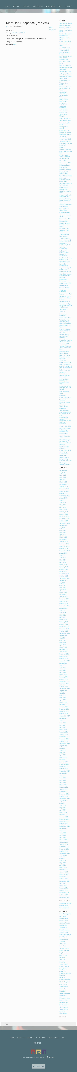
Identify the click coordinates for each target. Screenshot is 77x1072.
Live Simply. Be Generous (64, 447)
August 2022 (63, 580)
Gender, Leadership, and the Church (65, 195)
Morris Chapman (64, 982)
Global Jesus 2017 (65, 241)
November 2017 (64, 711)
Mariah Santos (63, 918)
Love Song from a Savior (64, 392)
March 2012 (63, 867)
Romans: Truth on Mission (64, 403)
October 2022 (63, 576)
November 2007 (64, 892)
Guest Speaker (64, 966)
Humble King (63, 112)
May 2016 (62, 752)
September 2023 (64, 551)
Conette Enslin (63, 932)
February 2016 (63, 759)
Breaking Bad (63, 285)
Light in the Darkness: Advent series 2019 (64, 179)
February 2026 (63, 484)
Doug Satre (62, 969)
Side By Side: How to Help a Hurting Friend (65, 88)
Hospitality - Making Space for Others (65, 340)
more (14, 44)
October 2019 (63, 658)
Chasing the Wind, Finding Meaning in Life (65, 200)
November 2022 (64, 574)
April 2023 (62, 562)
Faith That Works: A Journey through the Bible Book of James (65, 366)
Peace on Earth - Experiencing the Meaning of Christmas (64, 358)
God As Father (63, 453)
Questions (62, 408)
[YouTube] (33, 1052)
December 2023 (64, 544)
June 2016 (62, 750)
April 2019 (62, 672)
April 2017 (62, 727)
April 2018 (62, 700)
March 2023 (63, 564)
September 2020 (64, 633)
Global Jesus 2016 (65, 283)
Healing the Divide (65, 134)
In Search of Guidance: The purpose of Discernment (63, 253)
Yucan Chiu (62, 989)
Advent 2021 (63, 136)
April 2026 (62, 479)
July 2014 (62, 803)
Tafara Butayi (63, 964)
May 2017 (62, 725)
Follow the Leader (64, 370)
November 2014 (64, 794)
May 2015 (62, 780)
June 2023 (62, 557)
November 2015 (64, 766)
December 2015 (64, 764)
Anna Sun (62, 977)
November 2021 (64, 601)
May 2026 (62, 477)
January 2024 (63, 541)
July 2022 (62, 583)
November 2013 (64, 821)
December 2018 (64, 681)
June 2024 (62, 530)
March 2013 (63, 840)
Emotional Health (64, 301)
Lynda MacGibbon (65, 934)
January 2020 (63, 652)
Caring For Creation (65, 204)
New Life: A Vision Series (64, 62)
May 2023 (62, 560)
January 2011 (63, 890)
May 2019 (62, 670)
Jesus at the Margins (63, 115)
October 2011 (63, 879)
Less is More (63, 236)
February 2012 (63, 869)
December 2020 (64, 626)
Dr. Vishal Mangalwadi (63, 1012)
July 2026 (62, 473)
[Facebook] (44, 1052)
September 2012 (64, 853)
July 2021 (62, 610)
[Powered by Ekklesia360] (50, 1057)
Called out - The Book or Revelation (65, 131)
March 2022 (63, 592)
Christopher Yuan (64, 998)
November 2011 (64, 876)
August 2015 (63, 773)
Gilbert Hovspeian (64, 979)
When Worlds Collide (65, 176)
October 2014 (63, 796)
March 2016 (63, 757)
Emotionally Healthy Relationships (65, 34)
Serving (27, 6)
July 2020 (62, 638)
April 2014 (62, 810)
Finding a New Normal (63, 127)
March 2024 (63, 537)
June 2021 (62, 612)
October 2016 (63, 741)
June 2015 (62, 778)
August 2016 (63, 746)
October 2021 (63, 603)
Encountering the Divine (64, 123)
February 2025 (63, 512)
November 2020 (64, 629)
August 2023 (63, 553)
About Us (16, 6)
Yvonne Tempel (64, 948)
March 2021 (63, 619)
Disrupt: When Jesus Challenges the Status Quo (64, 156)
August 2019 (63, 663)
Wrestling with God (65, 28)
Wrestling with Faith (65, 169)
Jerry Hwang (63, 984)
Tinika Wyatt (63, 927)
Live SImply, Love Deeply (64, 53)
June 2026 (62, 475)
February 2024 (63, 539)
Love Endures (63, 206)
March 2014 (63, 812)
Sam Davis (62, 916)
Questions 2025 (64, 50)
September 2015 (64, 771)
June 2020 (62, 640)
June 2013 (62, 833)
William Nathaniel (64, 993)
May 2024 (62, 532)
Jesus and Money (64, 118)
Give (60, 6)
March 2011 (63, 886)
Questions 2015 (64, 344)
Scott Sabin (62, 995)
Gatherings (38, 6)
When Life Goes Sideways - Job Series (64, 230)
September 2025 (64, 496)
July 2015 (62, 775)
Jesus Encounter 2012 (64, 436)
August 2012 (63, 856)
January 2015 (63, 789)
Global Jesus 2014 (65, 362)
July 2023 (62, 555)
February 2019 (63, 677)
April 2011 (62, 883)
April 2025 (62, 507)
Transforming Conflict (63, 83)
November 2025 (64, 491)
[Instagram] (38, 1052)
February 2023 (63, 567)
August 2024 (63, 525)
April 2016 (62, 755)
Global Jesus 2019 (65, 187)
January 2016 (63, 762)
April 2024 (62, 534)
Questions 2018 (64, 234)
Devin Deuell (63, 937)
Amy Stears (63, 946)
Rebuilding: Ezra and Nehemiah (65, 144)
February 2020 (63, 649)
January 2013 (63, 844)
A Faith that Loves (64, 48)
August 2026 (63, 470)
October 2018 (63, 686)
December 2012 (64, 846)
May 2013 (62, 835)
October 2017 (63, 713)
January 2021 (63, 624)
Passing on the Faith (65, 294)
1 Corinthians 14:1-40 (18, 33)
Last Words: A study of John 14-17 (65, 258)
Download (52, 30)
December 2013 (64, 819)
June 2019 (62, 668)
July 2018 (62, 693)
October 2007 (63, 895)
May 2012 (62, 863)
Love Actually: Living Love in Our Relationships (65, 57)
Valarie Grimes (64, 921)
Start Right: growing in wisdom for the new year (65, 275)
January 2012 (63, 872)
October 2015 (63, 768)
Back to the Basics (65, 271)
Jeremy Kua (63, 955)
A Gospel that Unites (65, 74)
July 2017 (62, 720)
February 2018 (63, 704)
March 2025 (63, 509)
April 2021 (62, 617)
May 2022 (62, 587)
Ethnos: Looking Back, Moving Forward (64, 336)
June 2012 (62, 860)
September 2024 (64, 523)
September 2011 (64, 881)
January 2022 (63, 596)
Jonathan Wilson (64, 923)
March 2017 (63, 730)
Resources (50, 6)
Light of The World (65, 65)
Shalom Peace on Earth (64, 38)
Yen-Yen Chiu (63, 1007)
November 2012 (64, 849)
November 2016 (64, 739)
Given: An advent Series (64, 215)
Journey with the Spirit (64, 44)
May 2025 (62, 505)
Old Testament (63, 905)
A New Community (65, 239)
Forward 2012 (63, 434)
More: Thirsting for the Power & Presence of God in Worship (65, 442)
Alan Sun (62, 959)
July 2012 (62, 858)
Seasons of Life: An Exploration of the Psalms (65, 297)
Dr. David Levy (64, 1005)
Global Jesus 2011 (65, 450)
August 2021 (63, 608)
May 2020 (62, 642)
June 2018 (62, 695)
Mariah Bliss (63, 925)
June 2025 (62, 502)
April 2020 (62, 645)
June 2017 (62, 723)
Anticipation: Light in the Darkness (65, 184)
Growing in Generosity (62, 291)
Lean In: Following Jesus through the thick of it (64, 330)
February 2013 (63, 842)
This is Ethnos (63, 406)
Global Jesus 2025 (65, 41)
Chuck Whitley (63, 1000)
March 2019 (63, 674)
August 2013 (63, 828)
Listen (51, 27)
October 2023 (63, 548)
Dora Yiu (62, 962)
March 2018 (63, 702)
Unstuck (62, 147)
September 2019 (64, 661)
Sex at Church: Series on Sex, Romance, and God (65, 459)
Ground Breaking (64, 212)
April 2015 (62, 782)
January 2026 (63, 486)
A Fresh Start (63, 110)
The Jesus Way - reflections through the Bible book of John (65, 413)
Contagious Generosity (62, 314)
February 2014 (63, 814)
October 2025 (63, 493)
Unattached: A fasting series (63, 172)
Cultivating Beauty (65, 165)
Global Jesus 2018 (65, 219)
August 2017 (63, 718)
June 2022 (62, 585)
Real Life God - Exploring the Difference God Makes (64, 381)
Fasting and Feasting (65, 76)
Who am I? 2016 (64, 288)
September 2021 (64, 606)
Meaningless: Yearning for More (64, 463)
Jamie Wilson (63, 1009)
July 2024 (62, 528)
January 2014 (63, 817)
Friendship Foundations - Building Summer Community (64, 374)
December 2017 (64, 709)
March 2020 (63, 647)
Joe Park (62, 941)
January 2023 (63, 569)
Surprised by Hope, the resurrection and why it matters (65, 305)
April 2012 (62, 865)
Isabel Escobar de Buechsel (65, 974)
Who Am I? (62, 400)
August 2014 (63, 801)
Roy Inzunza (63, 953)
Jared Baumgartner (65, 914)
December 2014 (64, 791)
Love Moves (63, 167)
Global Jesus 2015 (65, 318)
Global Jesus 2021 (65, 139)
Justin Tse (62, 971)
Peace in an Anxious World (65, 30)
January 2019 (63, 679)
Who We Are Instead (65, 23)
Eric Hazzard (63, 1002)
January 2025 (63, 514)
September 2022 (64, 578)
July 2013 (62, 830)
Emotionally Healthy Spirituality (65, 68)
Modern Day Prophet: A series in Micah (65, 191)
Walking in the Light (65, 25)
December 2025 (64, 489)
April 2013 (62, 837)
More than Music (64, 262)
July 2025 (62, 500)
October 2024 (63, 521)
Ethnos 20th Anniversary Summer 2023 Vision (63, 94)
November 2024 (64, 518)
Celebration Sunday (65, 903)
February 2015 (63, 787)
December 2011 (64, 874)
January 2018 (63, 707)
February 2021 (63, 622)
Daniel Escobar (64, 950)
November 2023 (64, 546)
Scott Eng (62, 991)
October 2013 (63, 824)
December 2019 (64, 654)
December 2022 (64, 571)
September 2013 (64, 826)
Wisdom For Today (65, 71)
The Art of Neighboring (63, 248)
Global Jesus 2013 (65, 397)
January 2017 (63, 734)
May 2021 (62, 615)
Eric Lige (62, 957)
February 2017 (63, 732)
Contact (68, 6)
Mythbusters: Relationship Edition (65, 244)
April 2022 (62, 590)
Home (7, 6)
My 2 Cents (63, 160)
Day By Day (63, 103)
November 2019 (64, 656)
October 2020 (63, 631)
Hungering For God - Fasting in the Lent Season (65, 387)
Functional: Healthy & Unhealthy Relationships (65, 430)
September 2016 (64, 743)
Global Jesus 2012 (65, 426)
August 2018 (63, 690)
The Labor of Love (65, 120)
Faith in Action (63, 99)
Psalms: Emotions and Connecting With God (65, 151)
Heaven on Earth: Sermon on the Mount (64, 225)
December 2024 (64, 516)
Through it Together (65, 141)
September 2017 (64, 716)
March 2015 (63, 785)
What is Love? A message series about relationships (65, 321)
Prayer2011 (62, 455)
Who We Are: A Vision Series (64, 209)
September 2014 (64, 798)
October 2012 (63, 851)
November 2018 (64, 684)
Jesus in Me (63, 78)
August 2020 (63, 635)
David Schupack (64, 930)
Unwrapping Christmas (63, 280)
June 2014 (62, 805)
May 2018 (62, 697)
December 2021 (64, 599)
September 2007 (64, 897)
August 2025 (63, 498)
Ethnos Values (63, 221)
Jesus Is (62, 311)
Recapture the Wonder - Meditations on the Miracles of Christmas (65, 421)
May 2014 (62, 808)
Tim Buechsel (63, 986)
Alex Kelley (62, 943)
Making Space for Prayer (64, 326)
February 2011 (63, 888)
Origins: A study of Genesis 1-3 (65, 268)
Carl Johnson (63, 939)
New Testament (64, 908)
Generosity (62, 395)
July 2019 (62, 665)
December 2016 (64, 736)
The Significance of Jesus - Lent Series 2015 (65, 347)
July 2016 (62, 748)
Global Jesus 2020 (65, 163)
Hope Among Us (64, 80)
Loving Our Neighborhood (63, 264)
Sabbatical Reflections (62, 106)
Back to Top (38, 1066)
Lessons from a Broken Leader (64, 352)
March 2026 (63, 482)
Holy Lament (63, 101)
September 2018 (64, 688)
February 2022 (63, 594)
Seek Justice (63, 309)
